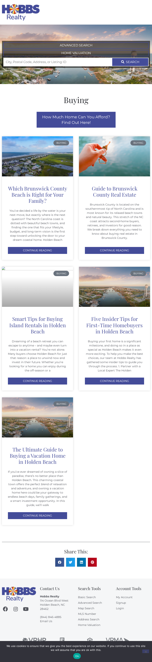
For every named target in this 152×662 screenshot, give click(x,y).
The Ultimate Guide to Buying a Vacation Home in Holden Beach (38, 455)
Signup (121, 603)
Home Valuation (76, 53)
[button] (146, 12)
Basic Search (87, 597)
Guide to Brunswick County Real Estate (114, 191)
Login (120, 608)
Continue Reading (37, 250)
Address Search (88, 619)
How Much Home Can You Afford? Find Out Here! (76, 120)
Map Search (86, 608)
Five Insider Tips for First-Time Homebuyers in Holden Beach (114, 325)
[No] (145, 651)
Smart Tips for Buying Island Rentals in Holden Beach (37, 325)
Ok (77, 656)
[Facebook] (5, 609)
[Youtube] (25, 609)
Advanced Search (76, 45)
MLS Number (87, 614)
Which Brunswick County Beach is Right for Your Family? (37, 194)
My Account (124, 597)
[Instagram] (15, 609)
